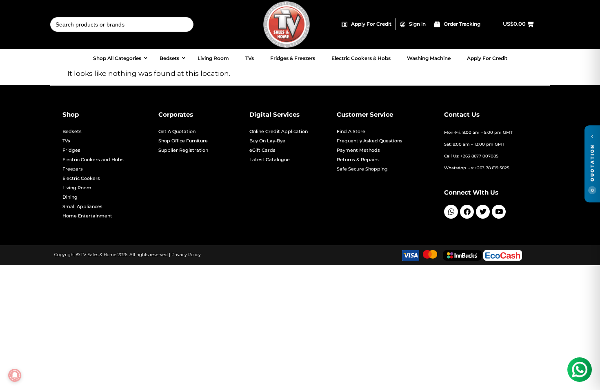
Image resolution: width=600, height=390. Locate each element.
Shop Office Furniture (183, 141)
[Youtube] (499, 212)
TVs (66, 141)
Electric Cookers (81, 178)
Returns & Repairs (358, 159)
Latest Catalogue (269, 159)
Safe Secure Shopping (362, 169)
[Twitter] (483, 212)
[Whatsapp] (451, 212)
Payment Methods (358, 150)
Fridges (71, 150)
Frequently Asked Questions (369, 141)
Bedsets (72, 131)
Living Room (76, 188)
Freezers (72, 169)
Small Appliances (82, 206)
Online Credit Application (278, 131)
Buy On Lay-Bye (267, 141)
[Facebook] (467, 212)
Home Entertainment (87, 216)
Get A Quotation (177, 131)
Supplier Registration (183, 150)
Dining (70, 197)
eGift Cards (262, 150)
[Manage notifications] (14, 375)
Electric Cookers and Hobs (93, 159)
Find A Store (351, 131)
